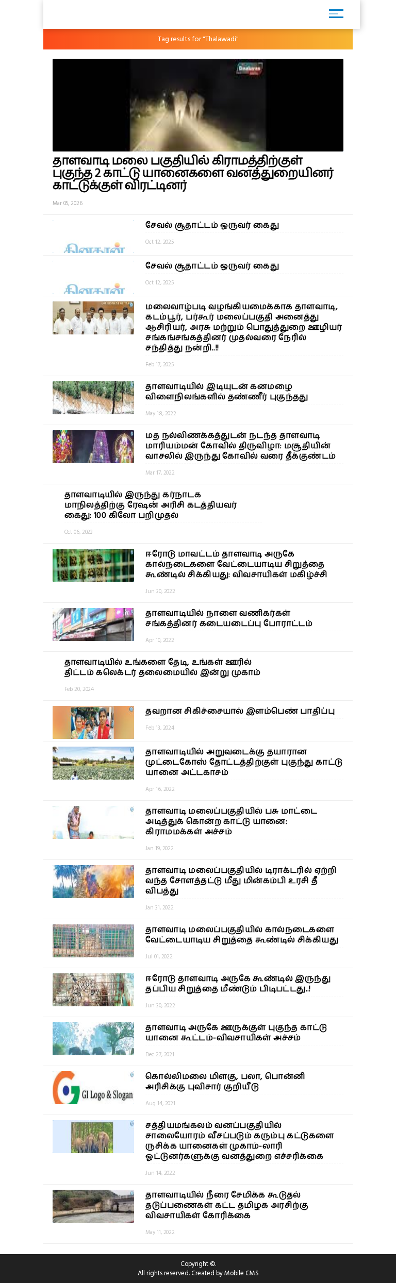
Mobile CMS (241, 1273)
